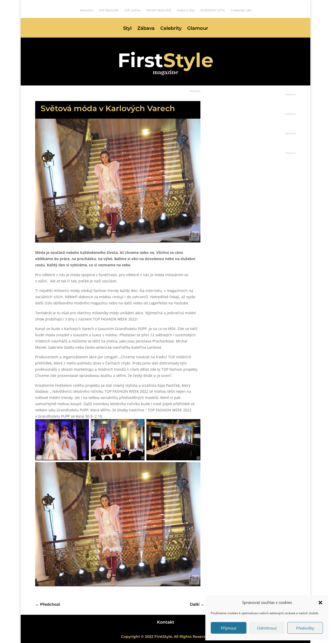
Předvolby (305, 628)
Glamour (197, 28)
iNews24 (86, 10)
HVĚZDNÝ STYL (212, 10)
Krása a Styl (186, 10)
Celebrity (171, 28)
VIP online (132, 10)
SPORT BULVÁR (158, 10)
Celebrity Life (241, 10)
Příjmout (228, 628)
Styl (127, 28)
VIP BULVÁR (109, 10)
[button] (320, 602)
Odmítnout (267, 628)
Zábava (146, 28)
